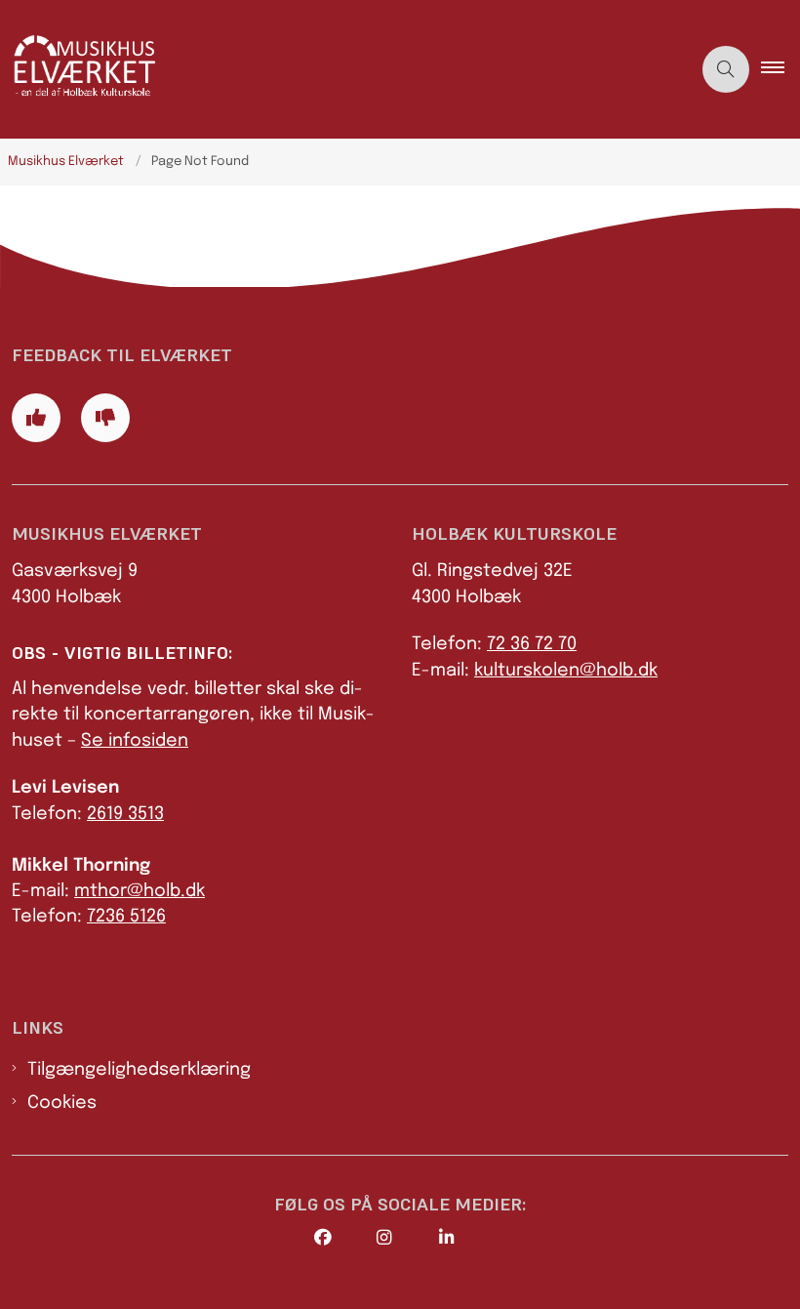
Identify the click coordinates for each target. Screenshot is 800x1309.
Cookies (62, 1103)
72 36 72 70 (532, 644)
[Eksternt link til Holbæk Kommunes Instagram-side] (408, 1238)
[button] (780, 69)
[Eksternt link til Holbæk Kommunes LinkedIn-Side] (470, 1238)
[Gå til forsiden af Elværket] (337, 69)
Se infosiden (134, 741)
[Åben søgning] (725, 69)
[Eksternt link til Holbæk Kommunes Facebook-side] (345, 1238)
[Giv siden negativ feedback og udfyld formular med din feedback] (105, 417)
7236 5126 (126, 916)
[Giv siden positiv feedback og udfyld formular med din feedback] (36, 417)
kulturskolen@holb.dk (566, 670)
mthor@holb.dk (139, 891)
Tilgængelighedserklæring (139, 1070)
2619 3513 (125, 814)
